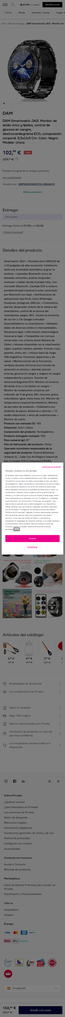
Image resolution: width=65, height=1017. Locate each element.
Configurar (32, 547)
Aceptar (32, 538)
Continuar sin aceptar (51, 466)
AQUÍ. (16, 529)
